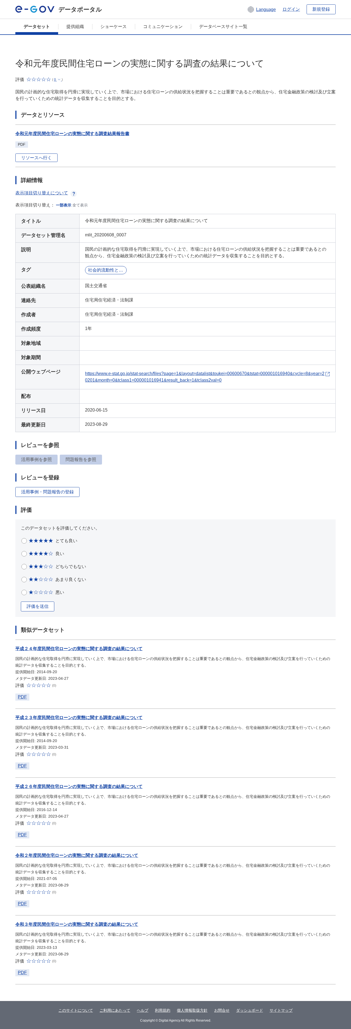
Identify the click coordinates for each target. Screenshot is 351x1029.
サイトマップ (281, 1010)
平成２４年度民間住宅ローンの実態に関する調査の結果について (79, 648)
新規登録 (321, 9)
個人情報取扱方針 (192, 1010)
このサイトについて (75, 1010)
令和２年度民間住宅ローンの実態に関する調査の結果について (76, 855)
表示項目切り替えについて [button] (41, 193)
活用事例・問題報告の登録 (47, 492)
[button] (261, 9)
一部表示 (63, 205)
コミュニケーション (163, 26)
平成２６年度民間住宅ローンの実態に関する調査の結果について (79, 786)
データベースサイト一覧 (223, 26)
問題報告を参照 (81, 459)
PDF (22, 697)
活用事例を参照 (36, 459)
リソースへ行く (36, 157)
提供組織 (75, 26)
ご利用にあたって (115, 1010)
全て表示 (80, 205)
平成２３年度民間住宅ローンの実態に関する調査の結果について (79, 717)
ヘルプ (142, 1010)
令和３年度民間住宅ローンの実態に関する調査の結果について (76, 924)
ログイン (291, 9)
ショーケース (113, 26)
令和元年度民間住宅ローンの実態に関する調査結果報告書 (72, 133)
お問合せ (222, 1010)
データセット (37, 26)
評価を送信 (38, 606)
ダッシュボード (249, 1010)
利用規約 (162, 1010)
